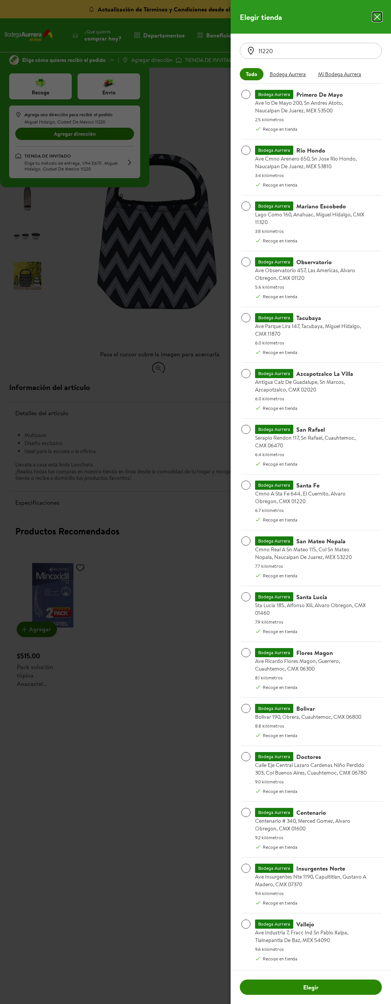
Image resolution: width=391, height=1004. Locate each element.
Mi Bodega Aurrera (339, 74)
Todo (251, 74)
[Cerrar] (377, 16)
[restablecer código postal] (250, 50)
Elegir (310, 987)
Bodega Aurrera (288, 74)
